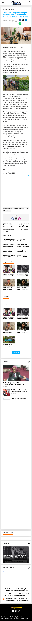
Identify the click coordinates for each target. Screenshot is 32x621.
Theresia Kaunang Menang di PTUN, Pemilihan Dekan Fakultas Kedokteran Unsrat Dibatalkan (19, 399)
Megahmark (17, 617)
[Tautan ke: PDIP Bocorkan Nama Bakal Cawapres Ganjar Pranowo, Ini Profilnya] (6, 392)
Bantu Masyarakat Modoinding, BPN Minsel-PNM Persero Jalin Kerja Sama (22, 250)
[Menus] (2, 2)
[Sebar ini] (20, 20)
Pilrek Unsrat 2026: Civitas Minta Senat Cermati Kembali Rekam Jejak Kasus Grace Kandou (23, 288)
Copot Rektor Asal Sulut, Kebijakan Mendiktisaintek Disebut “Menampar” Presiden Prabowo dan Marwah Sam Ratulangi (9, 288)
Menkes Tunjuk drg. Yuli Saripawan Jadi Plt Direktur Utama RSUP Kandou (15, 384)
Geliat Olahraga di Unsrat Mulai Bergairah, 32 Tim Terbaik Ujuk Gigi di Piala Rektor (17, 594)
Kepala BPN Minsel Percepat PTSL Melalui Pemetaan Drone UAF (23, 245)
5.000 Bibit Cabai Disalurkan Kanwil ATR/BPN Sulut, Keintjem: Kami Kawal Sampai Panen (22, 240)
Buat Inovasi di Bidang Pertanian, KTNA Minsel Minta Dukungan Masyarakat (9, 256)
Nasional (12, 21)
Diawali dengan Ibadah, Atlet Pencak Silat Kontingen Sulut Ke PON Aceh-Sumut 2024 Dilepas (16, 599)
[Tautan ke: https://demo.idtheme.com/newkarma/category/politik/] (29, 543)
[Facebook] (12, 218)
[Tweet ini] (23, 20)
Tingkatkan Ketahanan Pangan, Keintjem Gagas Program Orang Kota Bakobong (8, 245)
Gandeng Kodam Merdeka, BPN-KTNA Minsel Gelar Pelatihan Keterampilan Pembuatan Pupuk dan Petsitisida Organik (23, 256)
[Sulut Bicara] (16, 3)
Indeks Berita (24, 618)
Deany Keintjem (7, 208)
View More (16, 352)
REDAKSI (16, 618)
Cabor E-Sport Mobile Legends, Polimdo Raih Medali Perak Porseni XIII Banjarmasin (23, 226)
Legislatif (8, 21)
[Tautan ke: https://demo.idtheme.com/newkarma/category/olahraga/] (29, 568)
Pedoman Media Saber (7, 618)
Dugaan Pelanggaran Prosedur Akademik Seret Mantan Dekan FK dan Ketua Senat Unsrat (9, 274)
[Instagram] (19, 218)
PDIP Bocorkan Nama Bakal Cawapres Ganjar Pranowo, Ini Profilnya (19, 390)
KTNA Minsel (6, 211)
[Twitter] (16, 218)
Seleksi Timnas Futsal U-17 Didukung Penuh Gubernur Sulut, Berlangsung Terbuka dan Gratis (17, 589)
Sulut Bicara (4, 617)
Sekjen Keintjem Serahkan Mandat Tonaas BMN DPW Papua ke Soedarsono (8, 250)
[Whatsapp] (20, 23)
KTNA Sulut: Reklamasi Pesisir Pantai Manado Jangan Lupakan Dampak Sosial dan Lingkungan (9, 240)
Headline (4, 21)
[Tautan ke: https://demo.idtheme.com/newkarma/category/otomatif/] (29, 362)
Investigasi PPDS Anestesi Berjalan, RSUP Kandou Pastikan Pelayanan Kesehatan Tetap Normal (9, 345)
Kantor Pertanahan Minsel (21, 208)
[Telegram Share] (25, 20)
